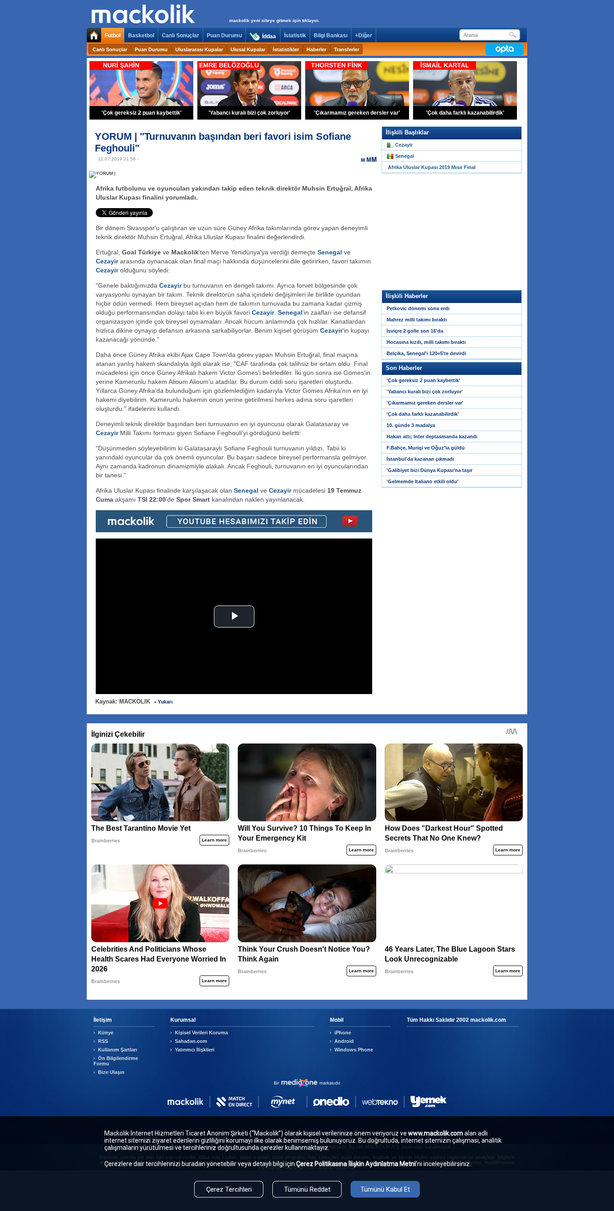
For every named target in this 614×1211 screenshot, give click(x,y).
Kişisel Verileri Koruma (201, 1032)
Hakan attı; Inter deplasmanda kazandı (432, 436)
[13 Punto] (363, 159)
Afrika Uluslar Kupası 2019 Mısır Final (432, 167)
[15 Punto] (368, 159)
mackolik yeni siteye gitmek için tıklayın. (274, 20)
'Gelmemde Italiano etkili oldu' (422, 481)
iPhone (342, 1032)
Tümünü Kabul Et (385, 1189)
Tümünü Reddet (307, 1189)
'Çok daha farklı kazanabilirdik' (423, 414)
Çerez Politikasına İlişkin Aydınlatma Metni (356, 1163)
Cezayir (107, 261)
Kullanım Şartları (117, 1049)
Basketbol (141, 35)
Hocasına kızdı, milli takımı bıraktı (426, 342)
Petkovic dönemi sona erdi (418, 308)
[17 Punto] (374, 159)
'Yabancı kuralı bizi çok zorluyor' (425, 391)
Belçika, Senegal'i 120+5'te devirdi (426, 353)
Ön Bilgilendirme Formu (115, 1060)
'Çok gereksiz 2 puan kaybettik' (423, 380)
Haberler (316, 49)
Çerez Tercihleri (229, 1189)
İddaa (269, 36)
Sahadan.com (191, 1041)
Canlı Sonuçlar (180, 35)
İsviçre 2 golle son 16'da (415, 331)
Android (344, 1041)
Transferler (346, 49)
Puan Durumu (224, 35)
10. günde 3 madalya (411, 425)
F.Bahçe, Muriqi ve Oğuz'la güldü (426, 447)
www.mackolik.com (435, 1133)
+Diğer (363, 35)
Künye (105, 1032)
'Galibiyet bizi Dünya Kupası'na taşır (429, 470)
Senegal (329, 252)
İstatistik (295, 35)
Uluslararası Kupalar (199, 49)
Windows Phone (353, 1049)
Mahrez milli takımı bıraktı (417, 319)
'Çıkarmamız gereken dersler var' (425, 402)
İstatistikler (286, 49)
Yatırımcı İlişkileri (194, 1049)
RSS (103, 1041)
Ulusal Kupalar (248, 49)
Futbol (112, 35)
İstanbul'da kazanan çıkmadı (420, 459)
